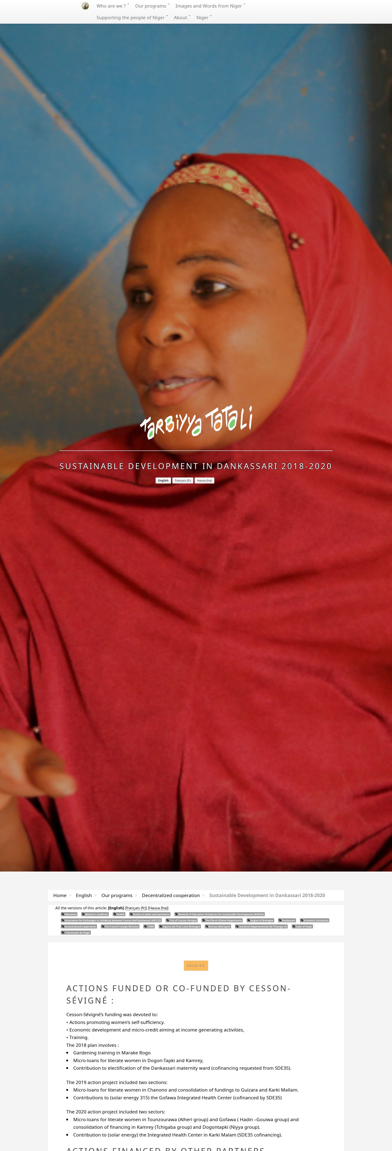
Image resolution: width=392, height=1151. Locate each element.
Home (60, 895)
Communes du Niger (77, 932)
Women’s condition (96, 914)
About (181, 17)
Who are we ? (112, 6)
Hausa (201, 480)
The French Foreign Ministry (122, 926)
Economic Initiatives (316, 920)
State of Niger (303, 926)
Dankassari (288, 920)
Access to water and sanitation (151, 914)
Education (71, 914)
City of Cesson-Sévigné (183, 920)
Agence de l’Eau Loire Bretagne (181, 926)
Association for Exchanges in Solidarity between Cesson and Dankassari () (113, 920)
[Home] (196, 428)
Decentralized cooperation (171, 895)
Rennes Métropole (219, 926)
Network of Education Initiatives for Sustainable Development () (221, 914)
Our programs (151, 6)
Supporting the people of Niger (131, 17)
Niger (203, 17)
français (180, 480)
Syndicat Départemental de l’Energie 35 (263, 926)
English (84, 895)
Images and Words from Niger (209, 6)
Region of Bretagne (261, 920)
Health (120, 914)
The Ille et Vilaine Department (223, 920)
